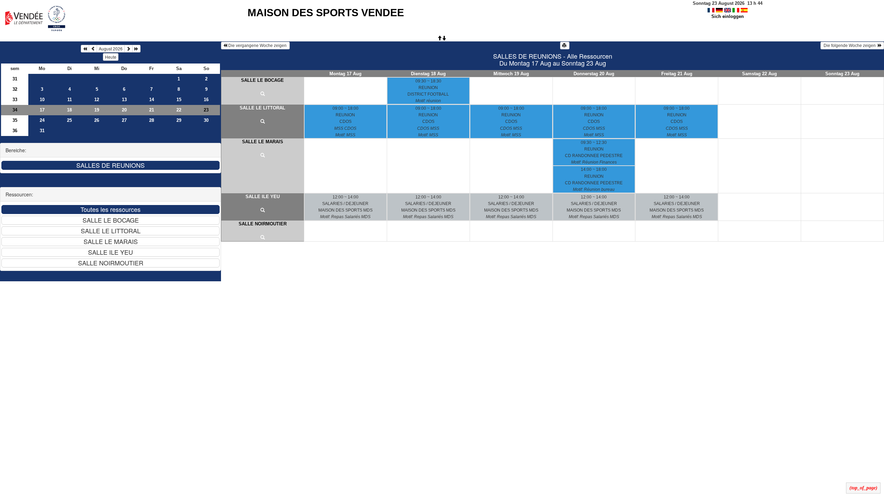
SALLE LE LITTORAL (262, 107)
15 (178, 99)
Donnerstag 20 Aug (594, 73)
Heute (110, 57)
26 (96, 120)
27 (124, 120)
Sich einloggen (727, 16)
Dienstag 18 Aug (428, 73)
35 (14, 120)
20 (124, 110)
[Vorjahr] (85, 48)
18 (69, 110)
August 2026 (111, 48)
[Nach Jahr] (136, 48)
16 (206, 99)
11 (69, 99)
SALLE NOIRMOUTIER (263, 223)
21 (151, 110)
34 (14, 110)
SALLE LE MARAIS (262, 141)
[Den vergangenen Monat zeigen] (93, 48)
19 (96, 110)
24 (42, 120)
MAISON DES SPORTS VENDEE (326, 12)
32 (14, 89)
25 (69, 120)
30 (206, 120)
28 (151, 120)
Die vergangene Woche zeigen (257, 45)
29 (178, 120)
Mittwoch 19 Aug (511, 73)
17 (42, 110)
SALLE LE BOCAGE (262, 80)
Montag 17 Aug (345, 73)
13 (124, 99)
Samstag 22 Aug (759, 73)
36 (14, 130)
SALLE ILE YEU (263, 196)
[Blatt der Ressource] (262, 94)
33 (14, 99)
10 (42, 99)
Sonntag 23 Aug (842, 73)
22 (178, 110)
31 (14, 78)
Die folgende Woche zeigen (850, 45)
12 (96, 99)
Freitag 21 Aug (676, 73)
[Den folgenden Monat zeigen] (128, 48)
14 (151, 99)
